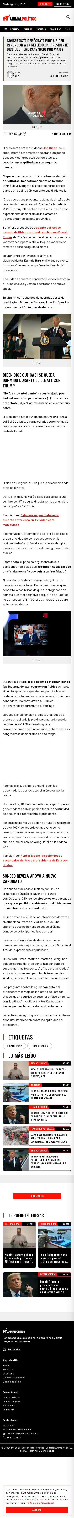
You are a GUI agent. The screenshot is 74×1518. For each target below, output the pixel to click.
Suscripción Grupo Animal (17, 1429)
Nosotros (8, 1369)
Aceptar (36, 1509)
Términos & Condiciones (41, 1450)
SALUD (68, 29)
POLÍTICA (14, 29)
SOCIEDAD (41, 29)
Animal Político (11, 1397)
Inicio (6, 1365)
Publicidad (8, 1425)
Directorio (8, 1373)
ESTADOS (28, 29)
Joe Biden (50, 148)
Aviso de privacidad (14, 1377)
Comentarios (37, 1196)
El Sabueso (9, 1405)
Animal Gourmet (12, 1401)
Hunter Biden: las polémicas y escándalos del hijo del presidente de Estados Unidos (35, 860)
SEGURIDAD (55, 29)
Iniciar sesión (62, 4)
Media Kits (14, 1349)
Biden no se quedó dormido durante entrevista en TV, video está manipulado (31, 520)
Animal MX (8, 1409)
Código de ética (12, 1381)
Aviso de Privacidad (42, 1502)
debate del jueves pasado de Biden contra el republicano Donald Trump (35, 232)
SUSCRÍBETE (45, 4)
